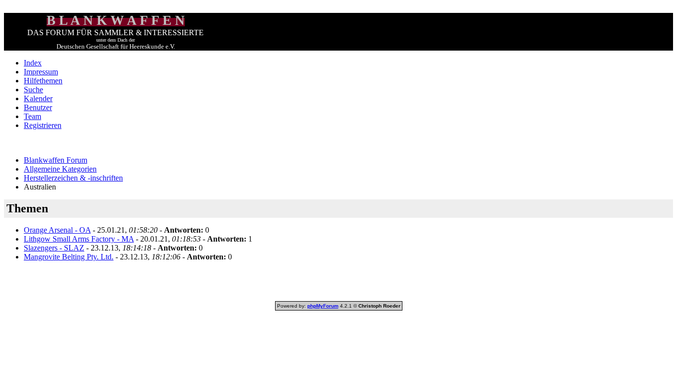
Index (33, 63)
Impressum (41, 71)
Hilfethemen (43, 80)
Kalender (38, 98)
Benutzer (38, 107)
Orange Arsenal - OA (57, 230)
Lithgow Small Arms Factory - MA (79, 239)
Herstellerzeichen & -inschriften (73, 178)
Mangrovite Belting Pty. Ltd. (68, 257)
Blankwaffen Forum (55, 160)
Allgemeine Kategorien (60, 169)
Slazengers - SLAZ (54, 248)
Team (32, 116)
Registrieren (42, 125)
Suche (33, 89)
